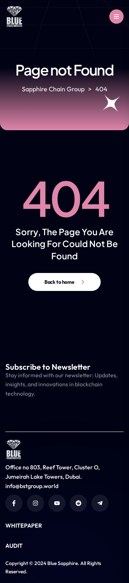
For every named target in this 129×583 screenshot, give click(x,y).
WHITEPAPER (23, 525)
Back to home (59, 282)
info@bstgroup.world (31, 485)
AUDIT (14, 545)
